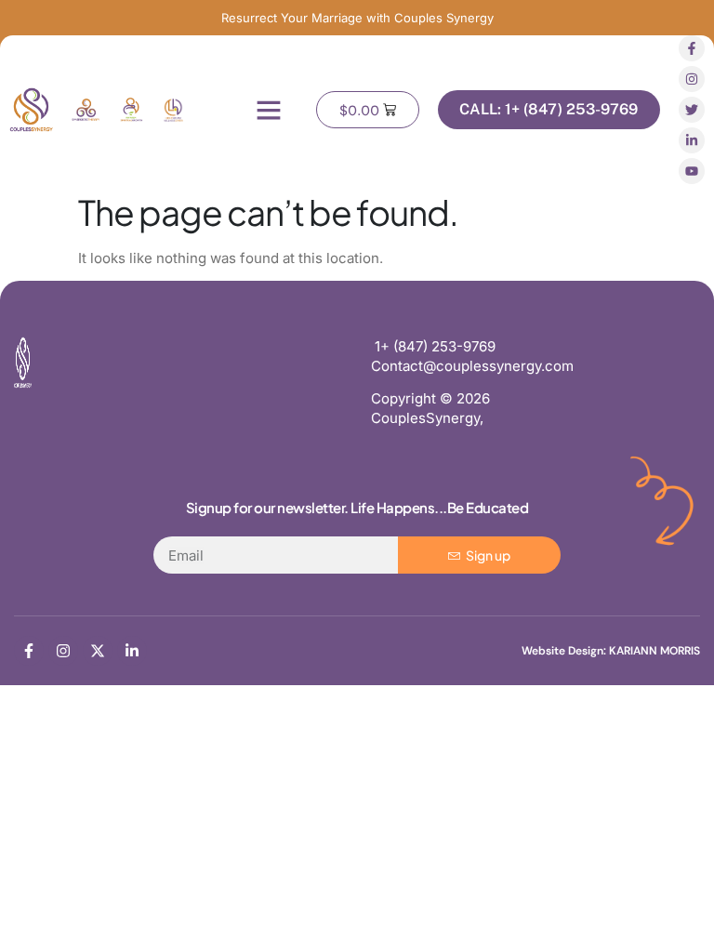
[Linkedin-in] (692, 140)
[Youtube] (692, 171)
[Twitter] (692, 110)
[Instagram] (692, 79)
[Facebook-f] (692, 48)
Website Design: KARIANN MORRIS (611, 650)
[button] (268, 109)
